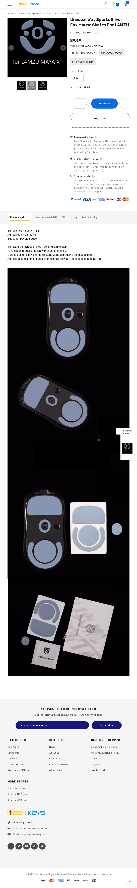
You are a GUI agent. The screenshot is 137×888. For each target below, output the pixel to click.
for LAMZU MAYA (111, 53)
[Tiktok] (42, 846)
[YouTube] (34, 846)
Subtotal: (76, 87)
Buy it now (100, 118)
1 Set (77, 78)
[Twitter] (18, 846)
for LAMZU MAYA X (83, 53)
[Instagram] (26, 846)
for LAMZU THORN (83, 62)
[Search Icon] (105, 4)
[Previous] (11, 48)
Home (11, 13)
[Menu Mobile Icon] (10, 4)
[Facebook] (11, 846)
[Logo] (29, 4)
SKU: (72, 32)
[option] (37, 47)
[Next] (63, 48)
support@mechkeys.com (34, 834)
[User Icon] (114, 4)
